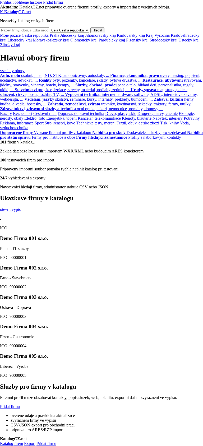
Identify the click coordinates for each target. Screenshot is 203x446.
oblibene (22, 2)
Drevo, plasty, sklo (120, 113)
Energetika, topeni (61, 118)
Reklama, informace (17, 123)
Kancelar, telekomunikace (99, 118)
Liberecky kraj (20, 40)
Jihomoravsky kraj (101, 35)
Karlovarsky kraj (131, 35)
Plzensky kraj (138, 40)
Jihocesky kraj (72, 35)
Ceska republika (36, 35)
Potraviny (192, 118)
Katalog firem (11, 443)
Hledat (97, 30)
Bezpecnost (22, 113)
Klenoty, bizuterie (136, 118)
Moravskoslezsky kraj (51, 40)
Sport (39, 123)
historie (36, 2)
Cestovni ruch (45, 113)
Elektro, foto (34, 118)
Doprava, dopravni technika (81, 113)
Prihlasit (6, 2)
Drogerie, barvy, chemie (157, 113)
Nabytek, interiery (168, 118)
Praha (55, 35)
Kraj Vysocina (158, 35)
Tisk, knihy (169, 123)
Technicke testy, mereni (96, 123)
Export (29, 443)
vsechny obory (12, 70)
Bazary (6, 113)
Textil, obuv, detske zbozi (138, 123)
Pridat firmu (53, 2)
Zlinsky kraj (10, 45)
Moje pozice (11, 35)
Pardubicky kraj (112, 40)
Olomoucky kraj (84, 40)
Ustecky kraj (189, 40)
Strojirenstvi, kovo (60, 123)
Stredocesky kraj (164, 40)
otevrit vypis (10, 209)
